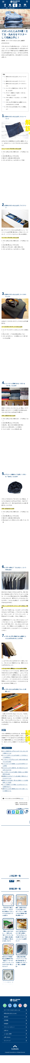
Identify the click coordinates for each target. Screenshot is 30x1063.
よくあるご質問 (7, 1033)
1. (4, 76)
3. (4, 83)
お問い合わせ (7, 1037)
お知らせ (6, 1030)
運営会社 (6, 1016)
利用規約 (6, 1023)
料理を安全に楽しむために (10, 1013)
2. (4, 81)
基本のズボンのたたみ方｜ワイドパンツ (15, 81)
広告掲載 (6, 1020)
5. (4, 92)
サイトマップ (7, 1040)
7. (4, 102)
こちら (21, 798)
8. (4, 106)
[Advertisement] (15, 842)
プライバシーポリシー (9, 1027)
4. (4, 88)
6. (4, 97)
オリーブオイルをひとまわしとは (12, 1010)
